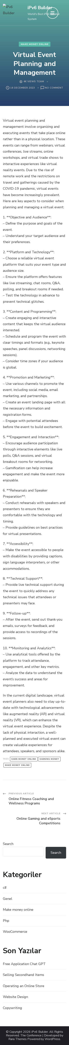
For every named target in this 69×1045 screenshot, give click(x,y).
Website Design (15, 997)
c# (5, 887)
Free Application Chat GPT (24, 964)
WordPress (52, 1039)
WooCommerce (15, 931)
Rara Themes (17, 1039)
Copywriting (12, 1008)
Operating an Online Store (23, 986)
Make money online (34, 44)
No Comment (54, 88)
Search (8, 844)
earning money (49, 759)
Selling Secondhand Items (23, 975)
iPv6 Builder (40, 8)
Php (6, 920)
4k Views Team (34, 81)
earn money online (24, 759)
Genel (7, 898)
